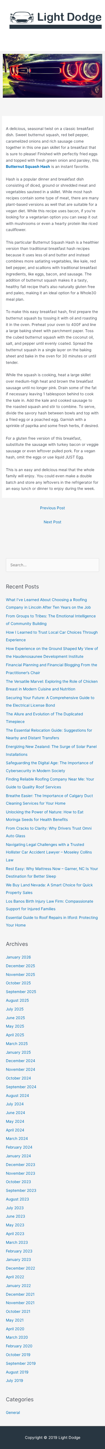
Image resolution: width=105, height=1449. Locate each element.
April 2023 (15, 1233)
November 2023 (20, 1173)
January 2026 (18, 957)
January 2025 (18, 1052)
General (13, 1412)
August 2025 (17, 1000)
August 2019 (17, 1372)
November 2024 (20, 1069)
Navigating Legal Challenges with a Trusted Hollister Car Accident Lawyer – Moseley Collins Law (49, 852)
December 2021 (20, 1294)
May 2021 (15, 1320)
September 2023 (21, 1190)
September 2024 (21, 1087)
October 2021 (18, 1311)
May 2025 (15, 1026)
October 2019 (18, 1354)
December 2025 (20, 966)
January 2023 (18, 1259)
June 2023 (15, 1216)
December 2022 (20, 1268)
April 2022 (15, 1277)
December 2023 (20, 1164)
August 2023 (17, 1199)
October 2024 (18, 1078)
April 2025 (15, 1035)
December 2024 (20, 1060)
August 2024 (17, 1095)
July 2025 (15, 1009)
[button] (52, 43)
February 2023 (19, 1251)
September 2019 (21, 1363)
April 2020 (15, 1329)
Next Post (52, 522)
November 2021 (20, 1302)
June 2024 (15, 1112)
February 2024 (19, 1147)
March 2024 (17, 1138)
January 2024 (18, 1156)
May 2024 (15, 1121)
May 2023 (15, 1225)
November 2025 (20, 974)
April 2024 (15, 1130)
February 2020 (19, 1346)
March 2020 (17, 1337)
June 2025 (15, 1018)
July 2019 (14, 1380)
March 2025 (17, 1043)
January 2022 (18, 1285)
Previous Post (52, 508)
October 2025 (18, 983)
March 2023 (17, 1242)
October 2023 (18, 1181)
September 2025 (21, 991)
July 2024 (15, 1104)
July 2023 (15, 1208)
